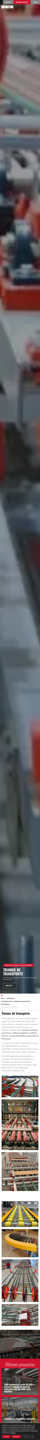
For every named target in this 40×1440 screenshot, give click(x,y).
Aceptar (6, 1436)
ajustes (13, 1433)
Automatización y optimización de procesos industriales (15, 1003)
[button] (37, 7)
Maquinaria (10, 998)
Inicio (3, 998)
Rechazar (16, 1436)
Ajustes (26, 1436)
